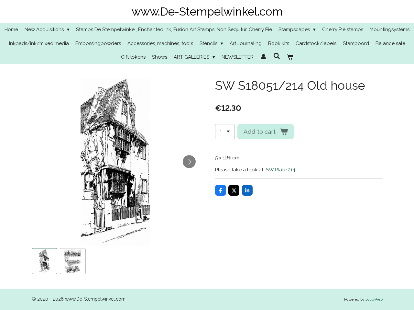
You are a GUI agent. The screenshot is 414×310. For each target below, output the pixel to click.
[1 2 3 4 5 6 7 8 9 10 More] (224, 131)
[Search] (276, 56)
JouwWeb (374, 299)
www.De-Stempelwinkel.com (207, 11)
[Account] (263, 57)
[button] (45, 261)
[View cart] (290, 57)
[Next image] (189, 161)
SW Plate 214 (280, 170)
